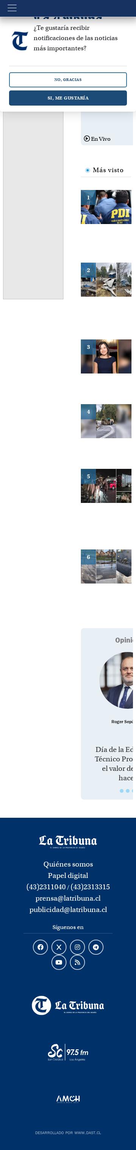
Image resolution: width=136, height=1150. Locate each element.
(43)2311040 (46, 886)
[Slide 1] (122, 791)
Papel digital (68, 875)
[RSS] (77, 962)
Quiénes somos (68, 864)
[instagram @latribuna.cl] (77, 947)
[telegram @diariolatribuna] (96, 947)
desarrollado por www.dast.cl (68, 1132)
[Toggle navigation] (12, 8)
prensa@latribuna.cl (68, 898)
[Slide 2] (128, 791)
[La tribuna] (68, 841)
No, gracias (68, 79)
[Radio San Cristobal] (68, 1052)
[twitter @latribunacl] (58, 947)
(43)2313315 (90, 886)
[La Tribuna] (68, 1005)
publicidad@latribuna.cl (68, 909)
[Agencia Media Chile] (68, 1099)
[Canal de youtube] (58, 962)
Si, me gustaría (68, 98)
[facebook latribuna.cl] (40, 947)
